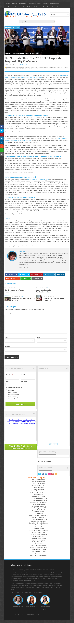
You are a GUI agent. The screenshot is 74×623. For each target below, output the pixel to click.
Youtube (52, 474)
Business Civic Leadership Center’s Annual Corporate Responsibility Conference (36, 76)
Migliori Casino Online (38, 485)
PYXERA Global (24, 69)
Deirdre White (47, 67)
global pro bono (56, 67)
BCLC (7, 67)
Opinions (14, 3)
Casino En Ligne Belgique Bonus (38, 530)
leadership (16, 69)
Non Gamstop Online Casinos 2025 (15, 7)
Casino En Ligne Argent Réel (38, 547)
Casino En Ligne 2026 (38, 540)
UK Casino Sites (38, 513)
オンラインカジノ (39, 553)
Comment (8, 314)
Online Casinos (38, 495)
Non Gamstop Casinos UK (38, 506)
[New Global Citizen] (25, 14)
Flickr (49, 474)
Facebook (43, 474)
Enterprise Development (14, 399)
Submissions (22, 3)
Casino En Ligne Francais (38, 545)
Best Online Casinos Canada (51, 3)
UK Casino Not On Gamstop (39, 498)
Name (7, 337)
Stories (8, 3)
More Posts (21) (25, 267)
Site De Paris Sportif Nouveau (38, 534)
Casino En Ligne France (38, 517)
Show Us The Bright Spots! (20, 447)
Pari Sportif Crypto (38, 536)
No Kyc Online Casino (38, 542)
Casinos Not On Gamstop (38, 491)
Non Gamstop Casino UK (38, 521)
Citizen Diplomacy (13, 397)
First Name (9, 375)
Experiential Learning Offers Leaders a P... (54, 299)
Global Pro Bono (12, 392)
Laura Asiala (20, 64)
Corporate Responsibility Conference (34, 67)
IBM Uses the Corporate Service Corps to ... (23, 299)
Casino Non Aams (38, 487)
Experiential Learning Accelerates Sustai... (44, 291)
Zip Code (24, 381)
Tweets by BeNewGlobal (44, 461)
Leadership (10, 27)
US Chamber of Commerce (36, 69)
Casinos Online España (38, 483)
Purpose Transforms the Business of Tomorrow (22, 54)
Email (39, 337)
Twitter (39, 474)
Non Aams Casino (38, 512)
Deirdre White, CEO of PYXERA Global (38, 179)
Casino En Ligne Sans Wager (38, 555)
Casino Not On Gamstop (34, 7)
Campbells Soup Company (17, 67)
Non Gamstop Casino (35, 3)
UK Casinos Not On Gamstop (38, 493)
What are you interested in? (14, 387)
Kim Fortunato (64, 67)
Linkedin (46, 474)
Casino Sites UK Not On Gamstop (38, 523)
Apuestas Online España (39, 510)
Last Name (24, 375)
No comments (29, 64)
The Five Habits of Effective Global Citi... (14, 291)
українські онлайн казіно (38, 538)
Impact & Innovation (13, 394)
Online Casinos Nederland (50, 7)
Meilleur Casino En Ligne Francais (38, 515)
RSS (56, 474)
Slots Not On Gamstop (38, 496)
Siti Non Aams (39, 544)
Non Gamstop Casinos (38, 479)
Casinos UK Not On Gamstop (38, 502)
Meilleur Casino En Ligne (38, 549)
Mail (20, 267)
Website (7, 346)
